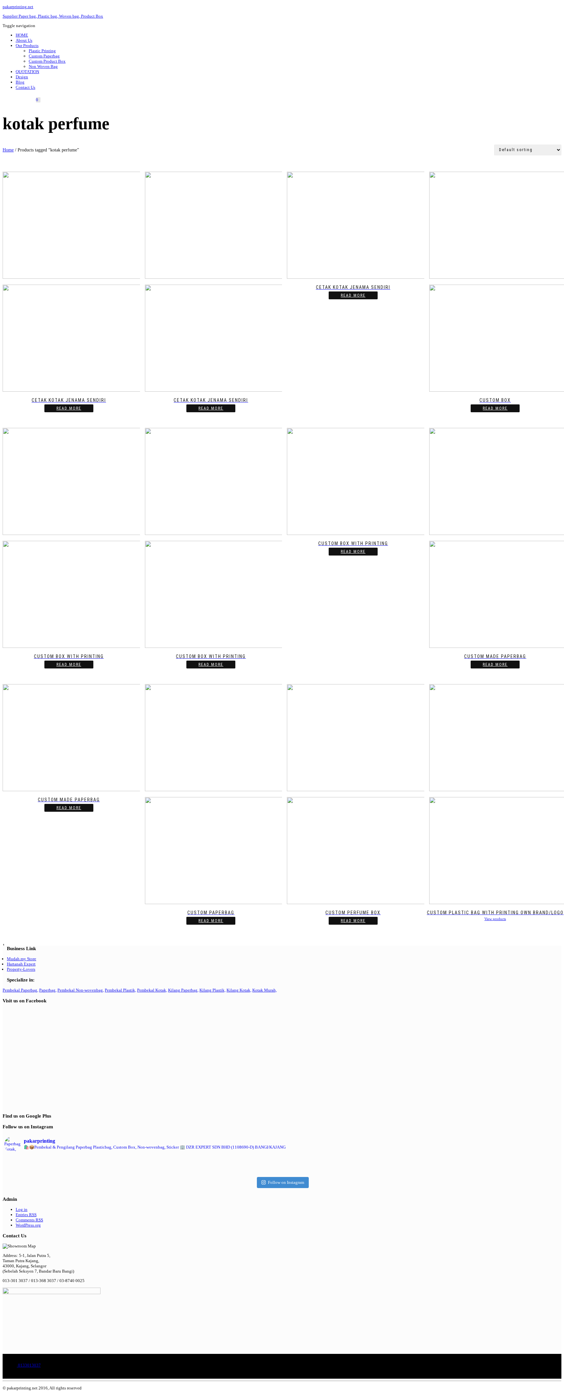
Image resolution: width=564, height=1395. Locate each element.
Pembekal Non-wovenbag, (80, 990)
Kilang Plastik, (212, 990)
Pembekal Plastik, (120, 990)
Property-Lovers (21, 969)
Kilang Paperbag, (183, 990)
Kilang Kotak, (239, 990)
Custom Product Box (47, 61)
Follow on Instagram (286, 1182)
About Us (24, 40)
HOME (22, 35)
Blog (20, 82)
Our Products (27, 45)
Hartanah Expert (21, 964)
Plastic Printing (42, 50)
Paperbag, (47, 990)
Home (8, 150)
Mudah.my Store (21, 958)
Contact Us (25, 87)
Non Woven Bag (43, 66)
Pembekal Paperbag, (20, 990)
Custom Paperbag (44, 56)
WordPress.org (28, 1225)
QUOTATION (27, 71)
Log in (21, 1209)
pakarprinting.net (18, 6)
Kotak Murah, (264, 990)
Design (22, 76)
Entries (26, 1214)
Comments (29, 1219)
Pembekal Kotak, (152, 990)
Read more (68, 408)
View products (495, 919)
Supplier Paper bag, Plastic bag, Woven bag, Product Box (53, 16)
